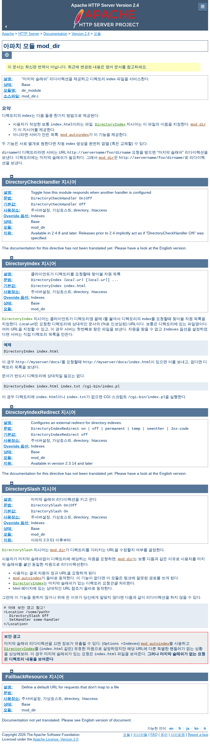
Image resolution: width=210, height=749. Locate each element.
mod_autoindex (74, 135)
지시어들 (140, 735)
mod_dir (198, 124)
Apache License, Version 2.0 (55, 739)
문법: (8, 198)
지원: (8, 233)
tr (205, 728)
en (171, 728)
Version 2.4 (80, 34)
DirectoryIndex (110, 124)
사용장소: (12, 210)
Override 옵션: (17, 216)
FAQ (154, 735)
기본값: (10, 204)
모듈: (8, 227)
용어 (164, 735)
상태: (8, 84)
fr (179, 728)
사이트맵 (178, 735)
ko (196, 728)
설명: (8, 79)
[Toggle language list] (7, 55)
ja (187, 728)
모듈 (97, 34)
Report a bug (198, 735)
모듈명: (10, 90)
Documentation (55, 34)
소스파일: (12, 96)
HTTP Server (28, 34)
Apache (8, 34)
